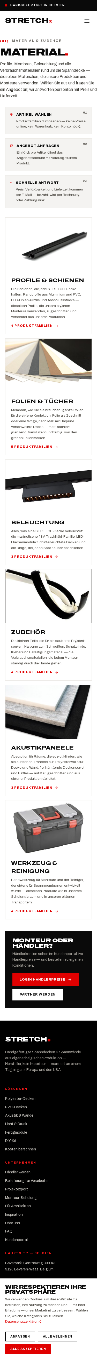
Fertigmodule (16, 1132)
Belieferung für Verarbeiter (27, 1181)
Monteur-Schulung (21, 1198)
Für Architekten (18, 1206)
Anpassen (20, 1336)
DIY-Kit (11, 1141)
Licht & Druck (16, 1124)
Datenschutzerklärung (23, 1321)
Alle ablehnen (57, 1336)
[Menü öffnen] (87, 21)
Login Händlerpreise (42, 979)
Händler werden (18, 1172)
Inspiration (14, 1214)
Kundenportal (16, 1240)
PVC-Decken (16, 1107)
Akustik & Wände (19, 1115)
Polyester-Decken (20, 1099)
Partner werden (38, 994)
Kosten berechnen (20, 1149)
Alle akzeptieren (28, 1349)
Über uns (12, 1223)
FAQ (8, 1231)
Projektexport (16, 1189)
